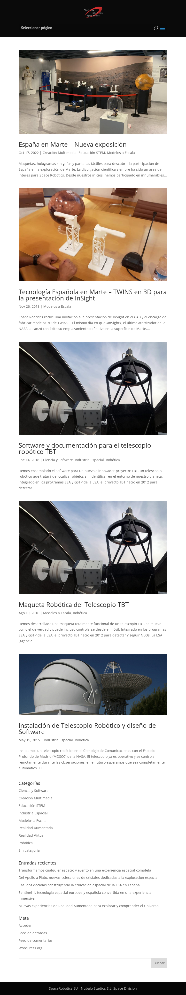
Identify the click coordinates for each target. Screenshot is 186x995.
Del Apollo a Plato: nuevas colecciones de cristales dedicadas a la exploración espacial (88, 877)
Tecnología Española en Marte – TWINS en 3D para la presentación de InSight (93, 294)
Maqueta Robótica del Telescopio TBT (74, 604)
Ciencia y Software (58, 460)
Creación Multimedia (60, 152)
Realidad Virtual (32, 835)
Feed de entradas (33, 933)
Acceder (25, 925)
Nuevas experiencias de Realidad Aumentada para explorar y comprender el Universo (88, 905)
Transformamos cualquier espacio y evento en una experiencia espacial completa (85, 870)
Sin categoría (29, 850)
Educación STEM (91, 152)
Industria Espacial (89, 460)
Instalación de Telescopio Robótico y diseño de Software (87, 728)
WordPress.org (30, 948)
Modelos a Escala (121, 152)
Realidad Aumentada (36, 828)
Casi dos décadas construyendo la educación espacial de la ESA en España (79, 885)
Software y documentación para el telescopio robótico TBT (85, 448)
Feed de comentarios (36, 940)
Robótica (113, 460)
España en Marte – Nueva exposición (73, 144)
